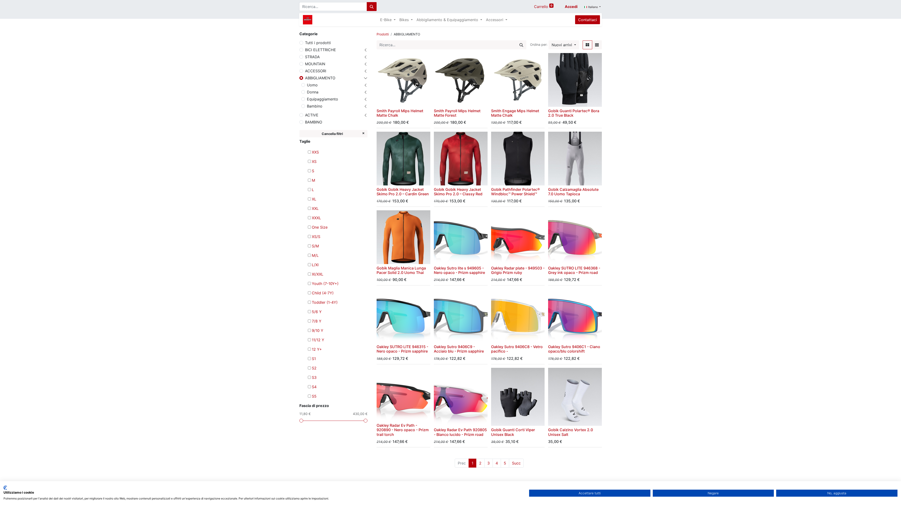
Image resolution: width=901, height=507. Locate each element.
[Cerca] (372, 6)
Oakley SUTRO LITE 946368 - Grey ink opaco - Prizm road (574, 270)
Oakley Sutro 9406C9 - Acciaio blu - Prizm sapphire (459, 348)
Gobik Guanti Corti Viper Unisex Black (513, 432)
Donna (312, 92)
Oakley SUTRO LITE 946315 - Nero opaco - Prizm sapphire (402, 348)
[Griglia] (587, 44)
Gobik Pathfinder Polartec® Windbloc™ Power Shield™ (515, 191)
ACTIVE (311, 115)
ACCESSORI (315, 71)
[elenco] (597, 44)
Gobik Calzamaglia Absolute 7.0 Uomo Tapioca (573, 191)
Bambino (314, 106)
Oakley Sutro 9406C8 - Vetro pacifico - (517, 348)
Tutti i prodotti (318, 42)
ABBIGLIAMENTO (320, 78)
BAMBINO (313, 122)
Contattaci (587, 19)
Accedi (571, 6)
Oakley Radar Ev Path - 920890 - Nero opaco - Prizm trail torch (403, 430)
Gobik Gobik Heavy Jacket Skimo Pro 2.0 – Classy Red (458, 191)
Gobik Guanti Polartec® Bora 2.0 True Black (573, 113)
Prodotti (383, 34)
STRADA (312, 56)
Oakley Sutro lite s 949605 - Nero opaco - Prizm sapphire (459, 270)
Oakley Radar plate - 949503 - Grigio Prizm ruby (518, 270)
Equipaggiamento (322, 99)
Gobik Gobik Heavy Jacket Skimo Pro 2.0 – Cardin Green (403, 191)
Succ (516, 463)
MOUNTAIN (315, 63)
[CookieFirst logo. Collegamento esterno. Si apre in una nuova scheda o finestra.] (5, 488)
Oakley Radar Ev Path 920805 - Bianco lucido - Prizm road (460, 432)
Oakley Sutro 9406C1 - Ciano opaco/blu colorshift (574, 348)
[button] (564, 44)
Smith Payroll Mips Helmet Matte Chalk (400, 113)
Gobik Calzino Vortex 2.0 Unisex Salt (570, 432)
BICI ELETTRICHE (320, 49)
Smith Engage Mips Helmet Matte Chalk (515, 113)
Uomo (312, 85)
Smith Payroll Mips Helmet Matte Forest (457, 113)
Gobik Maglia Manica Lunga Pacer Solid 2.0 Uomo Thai (401, 270)
